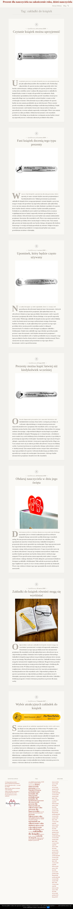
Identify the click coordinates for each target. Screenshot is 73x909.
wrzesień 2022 (55, 794)
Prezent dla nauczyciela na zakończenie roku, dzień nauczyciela (37, 1)
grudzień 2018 (55, 873)
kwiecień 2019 (55, 866)
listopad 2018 (55, 875)
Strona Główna (57, 6)
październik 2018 (56, 877)
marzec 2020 (55, 846)
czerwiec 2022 (55, 800)
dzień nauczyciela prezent (34, 787)
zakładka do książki (35, 832)
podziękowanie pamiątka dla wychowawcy (34, 798)
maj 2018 (54, 886)
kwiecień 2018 (55, 888)
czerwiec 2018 (55, 884)
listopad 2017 (55, 897)
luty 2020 (54, 848)
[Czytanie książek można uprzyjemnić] (36, 79)
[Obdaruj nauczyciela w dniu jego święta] (36, 530)
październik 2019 (56, 855)
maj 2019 (54, 864)
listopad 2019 (55, 853)
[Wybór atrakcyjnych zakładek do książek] (36, 724)
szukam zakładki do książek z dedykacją (36, 817)
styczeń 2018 (55, 893)
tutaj (56, 905)
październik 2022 (56, 792)
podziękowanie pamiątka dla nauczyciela (34, 793)
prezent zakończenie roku (35, 815)
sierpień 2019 (55, 859)
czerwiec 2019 (55, 862)
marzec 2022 (55, 805)
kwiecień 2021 (55, 825)
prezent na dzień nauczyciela (37, 813)
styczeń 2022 (55, 809)
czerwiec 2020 (55, 843)
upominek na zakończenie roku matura (36, 823)
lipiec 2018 (54, 882)
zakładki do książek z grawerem (36, 840)
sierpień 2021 (55, 817)
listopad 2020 (55, 834)
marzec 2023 (55, 783)
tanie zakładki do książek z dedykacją (36, 819)
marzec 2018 (55, 889)
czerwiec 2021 (55, 821)
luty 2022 (54, 807)
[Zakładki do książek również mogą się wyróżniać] (36, 642)
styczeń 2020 (55, 850)
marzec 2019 (55, 868)
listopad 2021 (55, 812)
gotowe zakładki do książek (35, 789)
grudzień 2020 (55, 832)
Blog (64, 6)
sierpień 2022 (55, 796)
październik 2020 (56, 835)
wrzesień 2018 (55, 879)
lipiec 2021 (54, 819)
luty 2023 (54, 785)
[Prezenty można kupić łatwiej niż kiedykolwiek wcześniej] (36, 417)
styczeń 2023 (55, 787)
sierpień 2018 (55, 880)
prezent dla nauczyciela (36, 801)
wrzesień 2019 (55, 857)
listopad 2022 (55, 791)
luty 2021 (54, 828)
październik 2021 (56, 814)
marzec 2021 (55, 826)
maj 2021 (54, 823)
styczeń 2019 (55, 871)
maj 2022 (54, 801)
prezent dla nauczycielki (34, 811)
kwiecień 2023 (55, 782)
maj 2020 (54, 844)
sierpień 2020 (55, 839)
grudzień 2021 (55, 810)
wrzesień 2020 (55, 837)
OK (48, 907)
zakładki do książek (35, 837)
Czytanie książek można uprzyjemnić (36, 31)
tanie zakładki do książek (33, 818)
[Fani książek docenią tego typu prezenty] (36, 191)
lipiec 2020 (54, 841)
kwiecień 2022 (55, 803)
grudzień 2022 (55, 789)
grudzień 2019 (55, 852)
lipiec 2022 (54, 798)
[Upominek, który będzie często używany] (36, 304)
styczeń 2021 (55, 830)
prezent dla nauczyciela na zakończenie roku (35, 806)
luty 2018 (54, 891)
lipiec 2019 (54, 861)
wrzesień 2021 (55, 816)
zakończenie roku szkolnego (35, 828)
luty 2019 (54, 870)
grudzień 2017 (55, 895)
